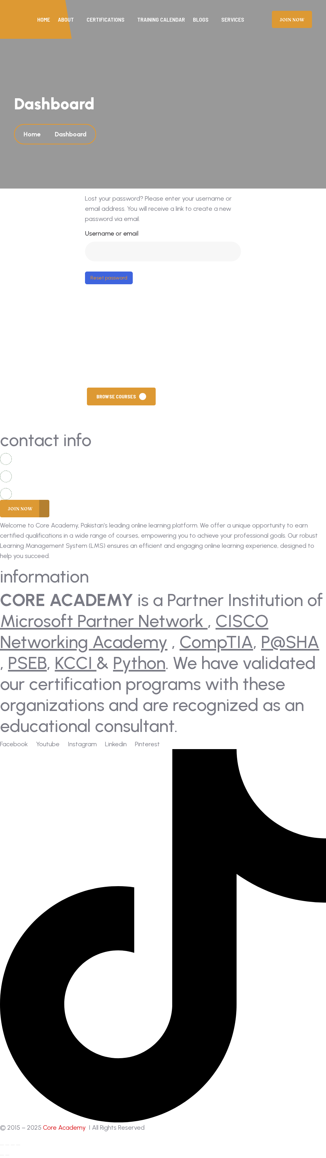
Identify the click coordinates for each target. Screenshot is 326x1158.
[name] (292, 19)
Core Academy (65, 1127)
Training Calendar (161, 19)
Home (43, 19)
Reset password (108, 278)
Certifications (105, 19)
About (66, 19)
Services (232, 19)
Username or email (111, 233)
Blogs (201, 19)
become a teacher (198, 396)
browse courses (116, 396)
